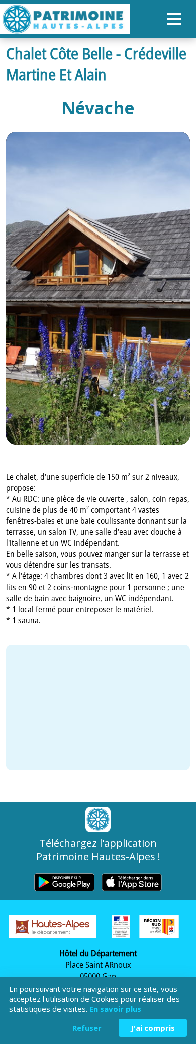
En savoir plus (115, 1009)
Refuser (87, 1028)
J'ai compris (153, 1028)
